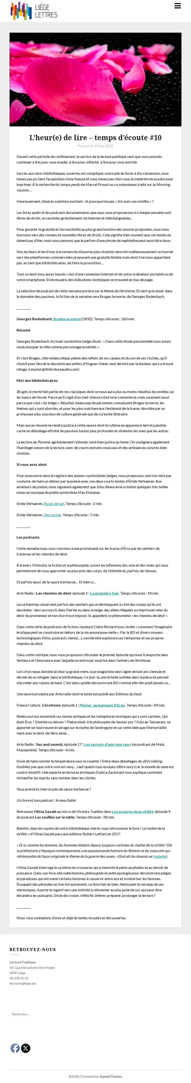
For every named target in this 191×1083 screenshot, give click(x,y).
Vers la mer (52, 514)
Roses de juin (54, 503)
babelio (160, 856)
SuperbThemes (111, 1076)
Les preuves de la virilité (132, 811)
